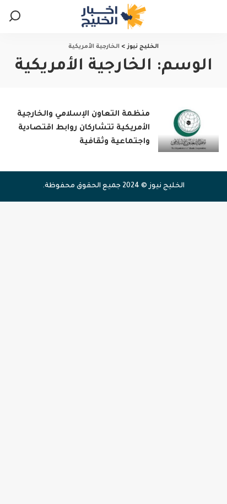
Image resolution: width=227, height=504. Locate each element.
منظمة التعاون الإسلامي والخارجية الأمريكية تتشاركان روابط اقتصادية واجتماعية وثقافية (83, 128)
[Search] (14, 16)
